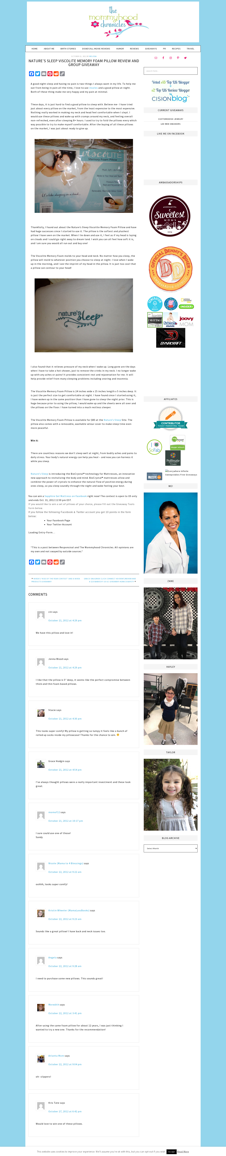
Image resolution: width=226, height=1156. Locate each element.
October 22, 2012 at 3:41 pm (65, 1013)
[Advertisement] (171, 371)
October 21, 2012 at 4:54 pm (65, 769)
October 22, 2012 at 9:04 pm (65, 1064)
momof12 (54, 812)
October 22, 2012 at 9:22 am (64, 871)
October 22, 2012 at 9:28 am (64, 966)
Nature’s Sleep (112, 419)
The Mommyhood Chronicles (113, 23)
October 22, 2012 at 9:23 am (64, 919)
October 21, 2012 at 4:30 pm (65, 718)
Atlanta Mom (56, 1055)
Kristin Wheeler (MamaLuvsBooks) (68, 910)
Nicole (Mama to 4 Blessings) (65, 863)
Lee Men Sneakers (171, 124)
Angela (52, 957)
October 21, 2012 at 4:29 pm (65, 620)
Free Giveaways (188, 474)
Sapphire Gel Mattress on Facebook (66, 496)
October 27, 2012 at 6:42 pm (65, 1111)
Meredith (53, 1004)
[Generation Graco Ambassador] (155, 310)
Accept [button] (171, 1151)
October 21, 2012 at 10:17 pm (65, 820)
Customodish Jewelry (170, 119)
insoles (93, 87)
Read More (183, 1151)
